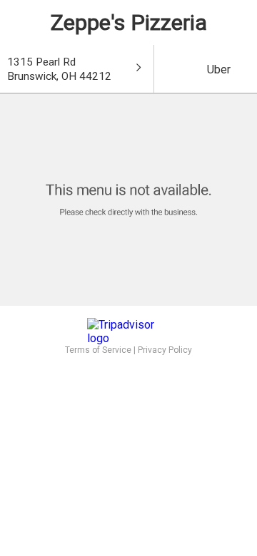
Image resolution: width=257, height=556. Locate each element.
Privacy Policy (165, 350)
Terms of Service (98, 350)
